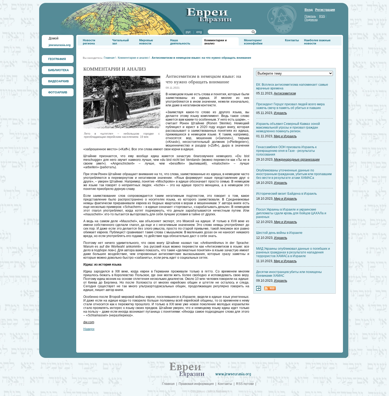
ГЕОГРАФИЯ (57, 59)
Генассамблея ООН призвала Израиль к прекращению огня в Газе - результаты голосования (286, 150)
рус (188, 32)
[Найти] (253, 33)
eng (199, 32)
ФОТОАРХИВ (57, 92)
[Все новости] (258, 290)
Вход (309, 10)
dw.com (88, 322)
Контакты (292, 40)
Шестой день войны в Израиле (279, 233)
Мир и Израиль (285, 136)
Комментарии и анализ (133, 57)
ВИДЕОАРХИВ (58, 81)
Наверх (88, 329)
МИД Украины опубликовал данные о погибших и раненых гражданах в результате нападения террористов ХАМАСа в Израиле (293, 252)
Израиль (280, 113)
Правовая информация (196, 384)
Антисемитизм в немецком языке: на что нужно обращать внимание (201, 57)
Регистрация (325, 10)
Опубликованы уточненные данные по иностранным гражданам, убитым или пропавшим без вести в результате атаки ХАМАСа (294, 174)
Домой (53, 38)
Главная (109, 57)
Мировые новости (146, 42)
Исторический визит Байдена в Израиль (286, 193)
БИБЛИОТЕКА (58, 70)
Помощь (310, 16)
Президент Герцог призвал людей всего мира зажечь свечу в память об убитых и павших (290, 106)
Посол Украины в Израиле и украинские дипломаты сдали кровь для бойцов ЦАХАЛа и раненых (291, 213)
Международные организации (297, 159)
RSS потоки (245, 384)
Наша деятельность (180, 42)
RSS (322, 16)
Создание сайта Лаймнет (209, 391)
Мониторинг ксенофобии (253, 42)
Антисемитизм (285, 93)
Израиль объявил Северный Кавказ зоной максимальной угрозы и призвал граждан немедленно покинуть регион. (288, 127)
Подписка (311, 19)
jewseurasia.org (60, 45)
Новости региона (89, 42)
